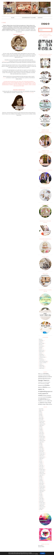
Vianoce (42, 402)
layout (39, 387)
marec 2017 (41, 465)
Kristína (47, 385)
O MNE (18, 17)
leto (42, 387)
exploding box (40, 382)
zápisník (50, 404)
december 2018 (42, 436)
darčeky (40, 378)
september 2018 (42, 440)
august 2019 (41, 425)
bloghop (42, 373)
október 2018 (41, 439)
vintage (45, 402)
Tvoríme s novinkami (42, 362)
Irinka (45, 383)
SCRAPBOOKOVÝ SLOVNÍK (29, 17)
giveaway (44, 382)
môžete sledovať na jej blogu (28, 92)
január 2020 (41, 419)
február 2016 (41, 483)
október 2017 (41, 455)
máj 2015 (40, 495)
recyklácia (49, 397)
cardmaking (45, 373)
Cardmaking (41, 340)
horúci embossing (41, 383)
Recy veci (41, 358)
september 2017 (42, 457)
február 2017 (41, 466)
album (39, 373)
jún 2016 (40, 477)
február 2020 (41, 418)
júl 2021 (40, 411)
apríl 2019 (41, 430)
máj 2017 (40, 462)
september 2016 (42, 473)
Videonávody (41, 365)
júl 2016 (40, 476)
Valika (48, 400)
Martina (45, 387)
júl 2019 (40, 426)
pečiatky (44, 395)
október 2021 (41, 410)
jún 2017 (40, 461)
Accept (42, 553)
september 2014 (42, 506)
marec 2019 (41, 432)
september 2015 (42, 490)
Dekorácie (40, 344)
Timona (40, 400)
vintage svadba (45, 404)
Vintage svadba (42, 366)
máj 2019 (40, 429)
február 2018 (41, 450)
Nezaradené (41, 354)
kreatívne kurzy (41, 385)
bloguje (4, 77)
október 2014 (41, 505)
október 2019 (41, 422)
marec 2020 (41, 417)
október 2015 (41, 488)
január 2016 (41, 484)
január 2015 (41, 501)
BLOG (12, 17)
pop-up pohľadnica (40, 397)
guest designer (47, 382)
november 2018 (42, 437)
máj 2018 (40, 446)
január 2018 (41, 451)
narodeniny (48, 387)
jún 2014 (40, 509)
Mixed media (41, 351)
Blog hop (40, 339)
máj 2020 (40, 414)
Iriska (48, 383)
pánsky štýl (45, 397)
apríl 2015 (41, 497)
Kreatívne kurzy (41, 350)
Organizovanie (41, 355)
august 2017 (41, 458)
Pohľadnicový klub (42, 357)
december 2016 (42, 469)
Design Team (42, 380)
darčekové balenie (47, 376)
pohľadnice (48, 395)
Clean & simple (41, 343)
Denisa (49, 378)
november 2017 (42, 454)
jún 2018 (40, 444)
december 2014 (42, 502)
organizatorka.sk (5, 61)
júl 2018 (40, 443)
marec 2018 (41, 448)
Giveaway (40, 347)
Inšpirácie (40, 348)
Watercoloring (41, 368)
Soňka (47, 399)
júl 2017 (40, 459)
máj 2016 (40, 479)
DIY (48, 380)
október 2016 (41, 472)
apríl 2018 (41, 447)
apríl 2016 (41, 480)
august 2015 (41, 491)
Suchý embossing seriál (43, 361)
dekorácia (44, 378)
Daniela (40, 376)
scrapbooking (42, 399)
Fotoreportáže (41, 346)
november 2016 (42, 470)
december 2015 (42, 486)
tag (49, 399)
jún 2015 (40, 494)
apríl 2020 (40, 415)
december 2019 (42, 421)
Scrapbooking (41, 359)
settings (36, 553)
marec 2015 (41, 498)
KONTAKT (40, 17)
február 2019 (41, 433)
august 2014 (41, 508)
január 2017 (41, 468)
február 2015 (41, 499)
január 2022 (41, 408)
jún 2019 (40, 428)
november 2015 (42, 487)
